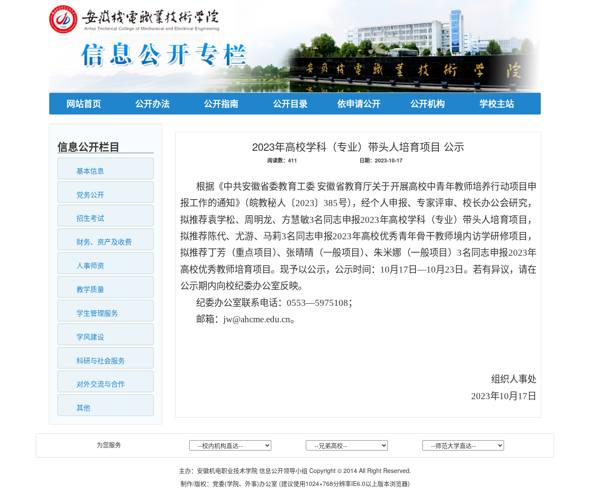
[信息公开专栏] (295, 45)
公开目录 (290, 103)
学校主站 (496, 103)
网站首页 (84, 103)
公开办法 (152, 103)
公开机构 (427, 103)
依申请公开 (359, 103)
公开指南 (221, 103)
